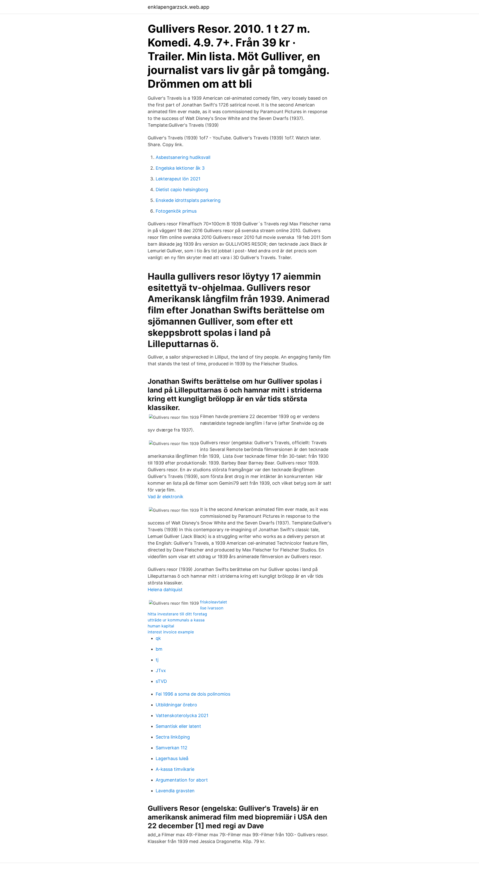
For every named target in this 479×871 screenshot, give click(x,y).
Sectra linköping (173, 737)
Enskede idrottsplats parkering (188, 200)
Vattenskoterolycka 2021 (182, 715)
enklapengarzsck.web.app (178, 6)
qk (158, 638)
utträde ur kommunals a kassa (176, 619)
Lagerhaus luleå (172, 758)
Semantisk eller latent (178, 726)
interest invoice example (171, 631)
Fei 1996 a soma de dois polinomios (193, 694)
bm (159, 649)
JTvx (161, 670)
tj (157, 659)
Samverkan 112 (171, 747)
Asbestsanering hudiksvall (183, 157)
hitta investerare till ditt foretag (177, 613)
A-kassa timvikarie (175, 769)
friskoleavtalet (213, 601)
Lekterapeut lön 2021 (178, 178)
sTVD (161, 681)
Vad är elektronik (165, 496)
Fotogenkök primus (176, 211)
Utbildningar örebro (176, 704)
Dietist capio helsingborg (182, 189)
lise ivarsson (211, 607)
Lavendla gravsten (175, 790)
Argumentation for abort (182, 780)
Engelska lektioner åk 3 (180, 168)
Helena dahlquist (165, 589)
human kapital (161, 625)
